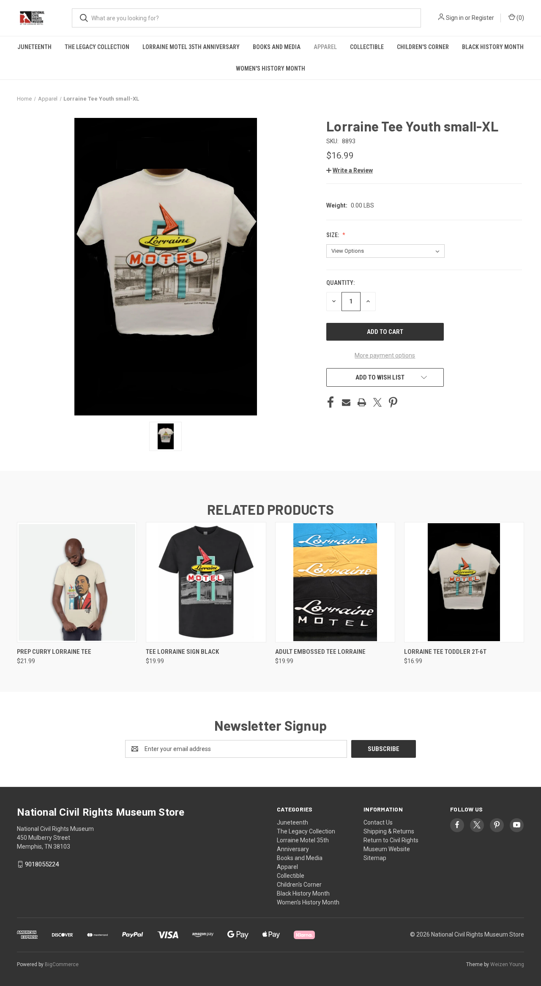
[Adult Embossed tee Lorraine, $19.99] (335, 582)
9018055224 (42, 864)
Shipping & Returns (388, 831)
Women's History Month (270, 68)
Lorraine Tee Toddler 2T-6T (445, 652)
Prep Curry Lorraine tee (54, 652)
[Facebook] (330, 402)
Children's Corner (423, 47)
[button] (349, 170)
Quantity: (340, 282)
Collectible (367, 47)
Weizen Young (507, 964)
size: (333, 235)
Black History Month (493, 47)
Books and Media (277, 47)
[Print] (362, 402)
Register (483, 17)
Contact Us (378, 822)
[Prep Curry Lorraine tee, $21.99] (77, 582)
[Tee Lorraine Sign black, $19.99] (206, 582)
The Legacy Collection (97, 47)
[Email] (346, 402)
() (519, 17)
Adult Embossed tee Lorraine (320, 652)
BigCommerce (62, 964)
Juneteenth (34, 47)
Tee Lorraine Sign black (182, 652)
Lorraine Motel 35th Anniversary (191, 47)
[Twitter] (377, 402)
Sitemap (374, 858)
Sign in (455, 17)
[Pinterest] (393, 402)
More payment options (385, 355)
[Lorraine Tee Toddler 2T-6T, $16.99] (464, 582)
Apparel (325, 47)
